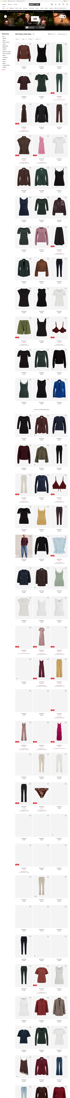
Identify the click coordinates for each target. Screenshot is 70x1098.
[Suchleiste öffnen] (55, 8)
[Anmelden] (55, 4)
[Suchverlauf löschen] (67, 8)
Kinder (15, 4)
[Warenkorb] (67, 4)
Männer (10, 4)
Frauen (4, 4)
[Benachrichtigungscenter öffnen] (59, 4)
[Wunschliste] (63, 4)
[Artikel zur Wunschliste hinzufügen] (30, 44)
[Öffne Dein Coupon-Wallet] (52, 4)
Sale (23, 39)
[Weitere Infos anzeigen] (24, 70)
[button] (52, 34)
